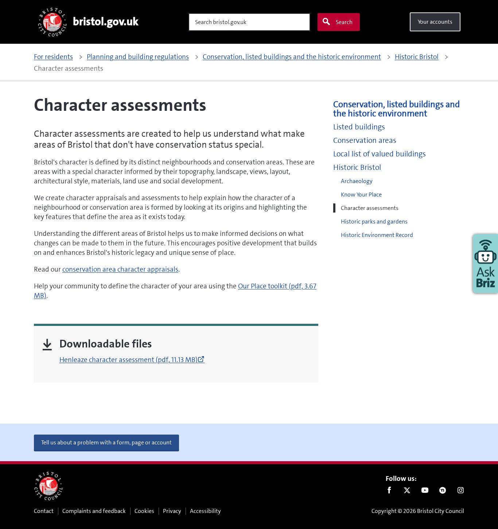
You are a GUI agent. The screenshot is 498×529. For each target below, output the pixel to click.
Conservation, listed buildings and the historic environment (396, 109)
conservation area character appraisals (120, 269)
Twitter (407, 492)
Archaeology (357, 181)
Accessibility (205, 511)
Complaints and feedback (94, 511)
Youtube (424, 492)
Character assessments (369, 208)
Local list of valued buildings (379, 154)
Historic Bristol (357, 167)
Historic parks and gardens (374, 221)
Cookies (144, 511)
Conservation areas (364, 140)
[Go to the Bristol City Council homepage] (48, 486)
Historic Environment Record (377, 235)
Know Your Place (361, 194)
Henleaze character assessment (132, 359)
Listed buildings (359, 127)
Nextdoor (442, 492)
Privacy (172, 511)
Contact (44, 511)
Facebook (389, 492)
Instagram (460, 492)
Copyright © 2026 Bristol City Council (417, 511)
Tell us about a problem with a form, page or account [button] (106, 442)
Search (344, 22)
